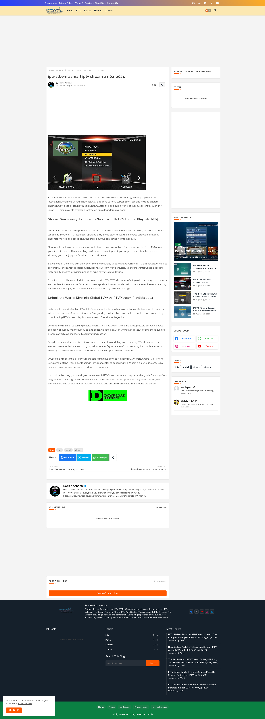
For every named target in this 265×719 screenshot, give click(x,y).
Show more (161, 507)
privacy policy (66, 3)
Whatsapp (102, 457)
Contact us (124, 707)
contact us (112, 3)
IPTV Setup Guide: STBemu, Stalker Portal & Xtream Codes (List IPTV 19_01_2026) (191, 673)
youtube (209, 346)
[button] (208, 10)
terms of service (83, 3)
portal (87, 10)
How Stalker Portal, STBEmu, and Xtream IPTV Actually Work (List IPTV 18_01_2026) (192, 648)
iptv (59, 450)
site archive (51, 3)
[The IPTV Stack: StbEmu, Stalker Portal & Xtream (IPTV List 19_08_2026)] (182, 297)
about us (99, 3)
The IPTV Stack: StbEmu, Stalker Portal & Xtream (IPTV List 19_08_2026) (205, 297)
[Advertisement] (132, 40)
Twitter (85, 457)
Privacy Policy (140, 707)
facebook (186, 338)
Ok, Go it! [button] (14, 710)
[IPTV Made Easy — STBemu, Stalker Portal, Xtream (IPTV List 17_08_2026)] (182, 269)
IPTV (78, 10)
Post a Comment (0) (107, 593)
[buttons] (193, 3)
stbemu (98, 10)
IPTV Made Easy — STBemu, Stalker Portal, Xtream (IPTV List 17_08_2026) (205, 269)
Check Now (24, 703)
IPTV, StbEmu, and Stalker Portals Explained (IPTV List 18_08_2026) (202, 284)
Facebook (69, 457)
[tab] (70, 10)
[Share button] (113, 457)
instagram (186, 346)
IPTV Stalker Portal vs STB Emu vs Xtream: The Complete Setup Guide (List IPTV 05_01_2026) (192, 636)
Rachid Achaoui (73, 486)
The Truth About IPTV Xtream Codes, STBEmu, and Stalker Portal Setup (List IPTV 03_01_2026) (193, 661)
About (112, 707)
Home (70, 10)
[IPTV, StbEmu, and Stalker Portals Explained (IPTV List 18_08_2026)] (182, 283)
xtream (109, 10)
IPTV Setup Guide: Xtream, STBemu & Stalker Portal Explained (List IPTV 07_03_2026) (192, 686)
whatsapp (209, 338)
